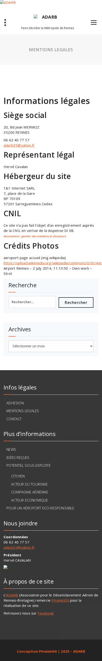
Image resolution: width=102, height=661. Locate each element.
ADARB (12, 595)
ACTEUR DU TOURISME (29, 484)
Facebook (46, 613)
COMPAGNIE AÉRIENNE (29, 492)
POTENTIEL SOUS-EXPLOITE (28, 465)
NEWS (11, 449)
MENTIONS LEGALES (22, 410)
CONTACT (14, 418)
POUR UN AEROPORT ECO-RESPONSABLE (40, 508)
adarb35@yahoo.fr (19, 145)
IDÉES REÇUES (17, 457)
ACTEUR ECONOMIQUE (29, 500)
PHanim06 (60, 600)
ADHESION (15, 402)
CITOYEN (18, 476)
